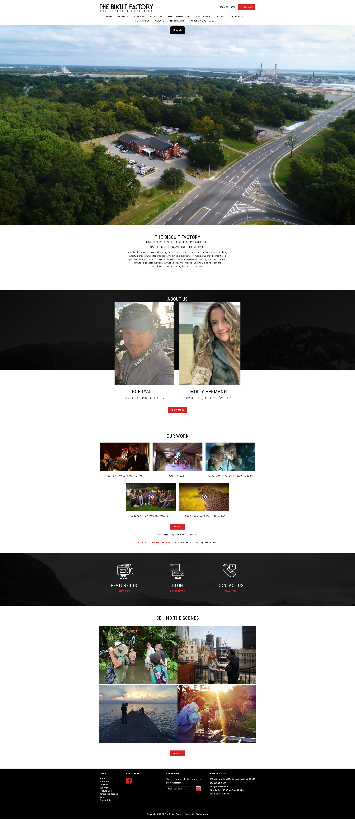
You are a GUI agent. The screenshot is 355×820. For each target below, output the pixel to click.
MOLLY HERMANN (208, 392)
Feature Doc (204, 16)
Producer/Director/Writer (208, 398)
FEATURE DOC (125, 585)
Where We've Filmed (202, 20)
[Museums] (178, 456)
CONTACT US (230, 585)
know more (177, 410)
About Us (123, 16)
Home (109, 16)
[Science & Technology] (231, 456)
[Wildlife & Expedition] (204, 496)
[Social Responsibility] (151, 496)
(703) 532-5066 (227, 7)
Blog (220, 16)
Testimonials (178, 20)
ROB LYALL (143, 392)
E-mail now (247, 7)
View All (177, 526)
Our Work (104, 787)
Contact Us (142, 20)
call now (230, 591)
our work (156, 16)
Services (139, 16)
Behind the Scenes (108, 794)
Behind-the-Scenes (179, 16)
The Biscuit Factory (174, 814)
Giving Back (236, 16)
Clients (159, 20)
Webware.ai (202, 814)
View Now (125, 591)
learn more (177, 591)
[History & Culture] (125, 456)
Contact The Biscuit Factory (158, 542)
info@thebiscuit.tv (219, 786)
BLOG (177, 585)
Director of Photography (142, 398)
